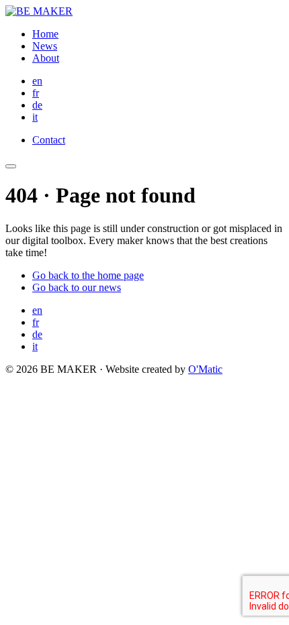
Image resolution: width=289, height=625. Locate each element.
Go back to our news (76, 287)
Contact (48, 140)
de (37, 105)
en (37, 81)
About (45, 58)
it (35, 117)
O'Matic (205, 369)
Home (45, 34)
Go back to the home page (88, 275)
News (44, 46)
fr (35, 93)
